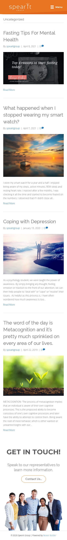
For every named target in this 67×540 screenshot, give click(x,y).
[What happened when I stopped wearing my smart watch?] (33, 155)
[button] (33, 479)
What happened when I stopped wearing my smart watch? (33, 114)
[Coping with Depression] (33, 253)
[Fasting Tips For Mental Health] (33, 67)
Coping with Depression (29, 221)
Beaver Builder (49, 535)
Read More (9, 89)
